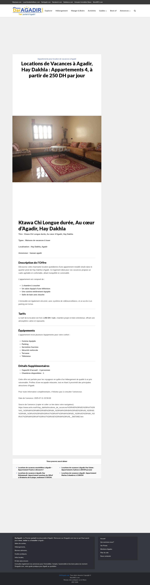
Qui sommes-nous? (107, 542)
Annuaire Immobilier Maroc (82, 2)
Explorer (48, 11)
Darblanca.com (68, 2)
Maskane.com (16, 2)
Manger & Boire (78, 11)
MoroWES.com (98, 2)
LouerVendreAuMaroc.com (31, 2)
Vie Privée (103, 545)
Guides (102, 11)
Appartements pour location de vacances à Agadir (57, 59)
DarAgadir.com (46, 2)
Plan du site (104, 552)
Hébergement (62, 11)
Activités (92, 11)
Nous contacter (105, 556)
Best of (113, 11)
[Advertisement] (75, 35)
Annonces (124, 11)
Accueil (102, 538)
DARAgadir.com (64, 575)
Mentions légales (106, 549)
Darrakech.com (57, 2)
